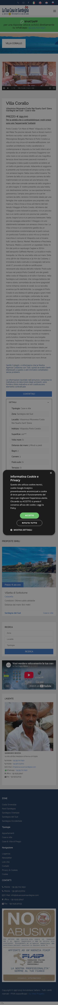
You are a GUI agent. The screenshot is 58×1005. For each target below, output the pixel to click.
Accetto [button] (29, 515)
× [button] (51, 473)
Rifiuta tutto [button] (29, 523)
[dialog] (29, 502)
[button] (21, 530)
